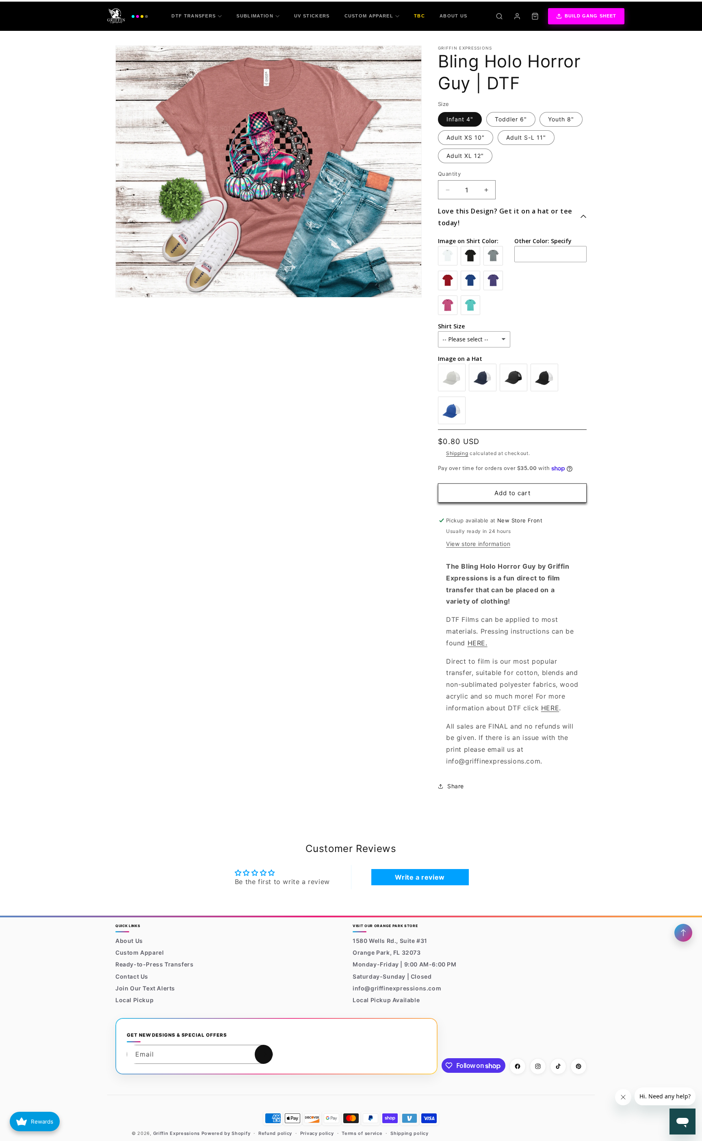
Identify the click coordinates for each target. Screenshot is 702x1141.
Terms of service (362, 1133)
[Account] (517, 16)
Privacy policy (317, 1133)
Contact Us (131, 976)
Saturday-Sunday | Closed (392, 976)
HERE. (478, 643)
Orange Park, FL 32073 (387, 952)
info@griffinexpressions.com (397, 988)
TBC (419, 15)
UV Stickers (312, 15)
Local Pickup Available (386, 999)
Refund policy (275, 1133)
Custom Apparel (368, 15)
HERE (550, 708)
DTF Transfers (193, 15)
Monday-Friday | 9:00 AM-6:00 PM (405, 964)
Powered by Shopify (226, 1133)
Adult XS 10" (465, 137)
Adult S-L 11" (526, 137)
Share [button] (455, 786)
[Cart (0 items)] (535, 16)
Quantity (449, 173)
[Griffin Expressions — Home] (127, 16)
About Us (454, 15)
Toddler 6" (511, 119)
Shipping (457, 453)
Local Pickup (134, 999)
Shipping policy (409, 1133)
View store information (478, 543)
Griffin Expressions (176, 1133)
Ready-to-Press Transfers (154, 964)
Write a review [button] (419, 877)
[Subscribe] (264, 1054)
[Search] (499, 16)
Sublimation (254, 15)
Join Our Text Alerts (145, 988)
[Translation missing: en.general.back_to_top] (683, 933)
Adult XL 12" (465, 155)
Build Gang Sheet (591, 15)
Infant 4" (459, 119)
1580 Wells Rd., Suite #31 (390, 940)
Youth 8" (561, 119)
